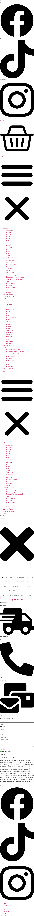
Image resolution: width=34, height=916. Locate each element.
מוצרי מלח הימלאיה (8, 272)
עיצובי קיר (9, 247)
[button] (17, 192)
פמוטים (8, 242)
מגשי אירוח (9, 234)
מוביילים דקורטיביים (11, 264)
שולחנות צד (9, 230)
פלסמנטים (9, 238)
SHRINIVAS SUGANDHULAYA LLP (13, 595)
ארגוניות (8, 253)
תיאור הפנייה (3, 737)
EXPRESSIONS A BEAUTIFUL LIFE (13, 586)
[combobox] (17, 518)
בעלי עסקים (6, 905)
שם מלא (2, 721)
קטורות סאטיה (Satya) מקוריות (14, 279)
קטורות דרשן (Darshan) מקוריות (15, 278)
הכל (2, 577)
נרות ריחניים (9, 291)
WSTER (28, 595)
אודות (4, 907)
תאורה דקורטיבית (11, 244)
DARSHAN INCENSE (12, 582)
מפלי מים (8, 249)
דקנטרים (8, 240)
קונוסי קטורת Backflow (17, 600)
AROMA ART (10, 577)
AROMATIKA (20, 577)
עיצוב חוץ (8, 270)
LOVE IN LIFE (12, 591)
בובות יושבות (9, 259)
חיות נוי (8, 255)
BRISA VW (30, 577)
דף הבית (5, 227)
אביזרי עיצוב (9, 262)
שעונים (8, 251)
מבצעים (5, 298)
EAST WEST (24, 582)
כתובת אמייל (3, 732)
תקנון (4, 904)
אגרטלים (8, 232)
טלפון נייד (2, 726)
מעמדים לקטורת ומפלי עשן (13, 276)
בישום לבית (6, 281)
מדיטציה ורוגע (10, 261)
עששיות (8, 246)
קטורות (5, 274)
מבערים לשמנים (10, 283)
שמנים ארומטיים (10, 287)
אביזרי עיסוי (9, 268)
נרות (4, 289)
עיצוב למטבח (10, 236)
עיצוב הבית (6, 229)
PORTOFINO (22, 591)
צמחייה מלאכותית (8, 294)
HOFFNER (28, 586)
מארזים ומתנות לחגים (9, 296)
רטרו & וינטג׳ (9, 257)
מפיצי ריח (9, 285)
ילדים (7, 266)
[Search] (1, 570)
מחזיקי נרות (9, 293)
